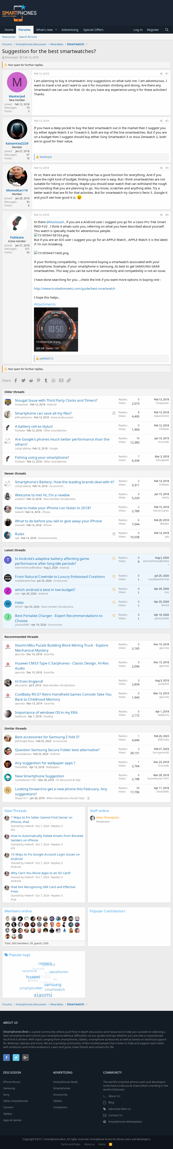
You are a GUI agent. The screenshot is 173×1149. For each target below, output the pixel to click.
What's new (44, 29)
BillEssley (163, 739)
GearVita (49, 654)
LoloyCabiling (23, 448)
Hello (19, 602)
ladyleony (20, 716)
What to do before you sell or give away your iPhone (58, 521)
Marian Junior (161, 510)
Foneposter (21, 404)
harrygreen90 (161, 752)
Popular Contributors (107, 911)
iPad (13, 899)
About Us (114, 1096)
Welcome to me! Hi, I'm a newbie (42, 495)
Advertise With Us (119, 1109)
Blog (111, 1102)
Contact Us (115, 1115)
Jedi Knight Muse (24, 741)
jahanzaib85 (22, 624)
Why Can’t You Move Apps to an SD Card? (41, 873)
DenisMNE (21, 767)
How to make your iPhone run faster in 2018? (53, 507)
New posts (8, 37)
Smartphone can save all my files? (43, 413)
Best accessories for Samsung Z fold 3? (47, 736)
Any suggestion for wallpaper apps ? (45, 762)
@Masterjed (55, 222)
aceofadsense (23, 754)
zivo (17, 593)
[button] (56, 30)
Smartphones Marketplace (125, 1121)
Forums (24, 29)
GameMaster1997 (25, 780)
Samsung (9, 1088)
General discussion (62, 417)
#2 (167, 121)
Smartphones (61, 1088)
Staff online (99, 810)
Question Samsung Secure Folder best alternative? (57, 749)
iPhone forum (11, 1082)
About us (89, 1144)
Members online (18, 911)
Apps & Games (12, 1120)
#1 (167, 73)
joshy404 (163, 684)
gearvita (20, 654)
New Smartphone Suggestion (39, 776)
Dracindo (163, 442)
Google (53, 448)
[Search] (167, 30)
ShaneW (20, 525)
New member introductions (59, 499)
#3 (167, 168)
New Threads (15, 810)
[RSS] (110, 1144)
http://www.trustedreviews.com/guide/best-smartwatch (74, 288)
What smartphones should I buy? (65, 798)
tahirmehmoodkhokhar (28, 567)
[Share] (161, 73)
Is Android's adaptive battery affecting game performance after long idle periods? (52, 561)
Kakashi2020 (161, 416)
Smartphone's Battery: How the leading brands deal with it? (64, 481)
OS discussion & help (68, 780)
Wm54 (19, 607)
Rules (19, 533)
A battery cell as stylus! (34, 426)
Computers (60, 1107)
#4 (167, 215)
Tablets (7, 1114)
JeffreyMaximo (23, 417)
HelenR (19, 512)
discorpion (21, 685)
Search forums (28, 37)
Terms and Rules (70, 1144)
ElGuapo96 (162, 460)
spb (167, 536)
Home (9, 29)
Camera (8, 1107)
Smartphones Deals (65, 1082)
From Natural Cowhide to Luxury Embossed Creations (60, 576)
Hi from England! (29, 681)
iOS (13, 830)
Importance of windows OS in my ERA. (46, 712)
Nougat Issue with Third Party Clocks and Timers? (56, 400)
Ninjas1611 (21, 798)
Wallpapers (52, 767)
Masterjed (11, 57)
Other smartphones (55, 430)
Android (51, 404)
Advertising (70, 29)
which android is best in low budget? (45, 589)
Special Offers (93, 29)
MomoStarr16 (17, 190)
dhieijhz (164, 523)
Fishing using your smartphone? (42, 457)
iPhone (46, 512)
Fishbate (17, 237)
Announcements (47, 538)
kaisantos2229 (17, 143)
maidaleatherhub (25, 581)
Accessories (56, 486)
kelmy (165, 497)
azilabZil (20, 499)
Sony (6, 1094)
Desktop (48, 716)
